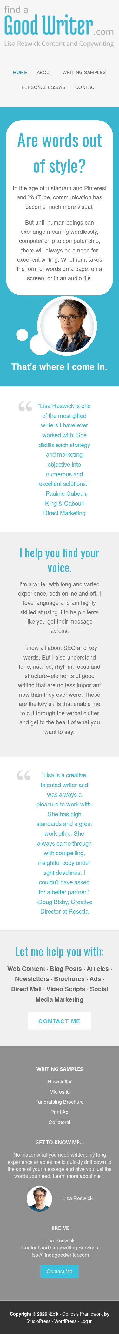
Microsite (60, 1091)
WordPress (65, 1321)
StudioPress (38, 1321)
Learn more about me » (79, 1175)
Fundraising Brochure (59, 1101)
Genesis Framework (82, 1313)
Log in (86, 1321)
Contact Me (59, 1021)
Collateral (59, 1122)
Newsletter (60, 1081)
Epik (54, 1313)
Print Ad (59, 1112)
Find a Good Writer (59, 26)
